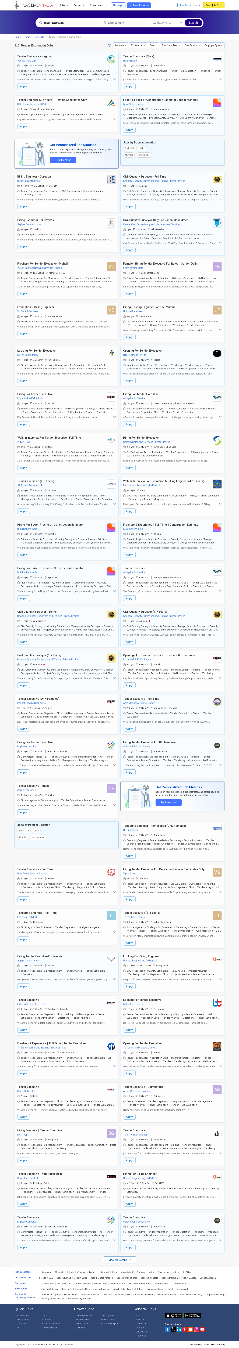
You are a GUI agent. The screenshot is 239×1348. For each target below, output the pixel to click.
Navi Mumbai (144, 155)
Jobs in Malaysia (170, 1278)
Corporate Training (215, 1295)
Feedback (47, 1319)
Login (120, 5)
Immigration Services (166, 1295)
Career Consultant (144, 1295)
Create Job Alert (50, 1327)
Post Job (214, 5)
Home (138, 1315)
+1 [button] (149, 185)
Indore (176, 1272)
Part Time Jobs (64, 1283)
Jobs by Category (49, 1289)
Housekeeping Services (79, 1298)
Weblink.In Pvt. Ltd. (46, 1344)
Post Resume (140, 5)
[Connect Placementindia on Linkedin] (179, 1329)
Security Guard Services (52, 1298)
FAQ (18, 1327)
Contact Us (140, 1323)
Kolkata (70, 1272)
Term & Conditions (51, 1323)
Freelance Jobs (117, 1283)
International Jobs (155, 1289)
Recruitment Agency (51, 1295)
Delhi (142, 148)
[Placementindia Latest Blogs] (190, 1329)
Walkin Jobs (107, 1319)
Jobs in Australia (208, 1278)
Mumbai (129, 155)
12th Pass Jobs (160, 1283)
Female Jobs (82, 1323)
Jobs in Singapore (149, 1278)
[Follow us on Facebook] (167, 1329)
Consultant (97, 5)
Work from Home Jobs (139, 1283)
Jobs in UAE (47, 1278)
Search (193, 22)
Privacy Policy (195, 1344)
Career (77, 5)
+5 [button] (164, 1226)
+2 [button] (181, 577)
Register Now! (63, 160)
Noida (151, 1272)
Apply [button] (23, 86)
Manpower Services (89, 1295)
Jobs (63, 5)
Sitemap (139, 1327)
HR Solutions (70, 1295)
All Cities (187, 1272)
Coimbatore (163, 1272)
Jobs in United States (127, 1278)
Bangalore (46, 1272)
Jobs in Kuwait (64, 1278)
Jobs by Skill (68, 1289)
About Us (140, 1319)
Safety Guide (141, 1331)
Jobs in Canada (188, 1278)
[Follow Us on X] (173, 1329)
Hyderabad (103, 1272)
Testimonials (22, 1319)
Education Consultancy (191, 1295)
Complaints (22, 1323)
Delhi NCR (130, 148)
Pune (114, 1272)
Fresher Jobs (100, 1283)
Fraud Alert (141, 1335)
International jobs (109, 1323)
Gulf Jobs (138, 1289)
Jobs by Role (83, 1289)
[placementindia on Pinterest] (185, 1329)
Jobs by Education (122, 1289)
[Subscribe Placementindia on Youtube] (202, 1329)
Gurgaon (140, 1272)
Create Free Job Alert (178, 1289)
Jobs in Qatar (80, 1278)
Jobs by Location (101, 1289)
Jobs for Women (83, 1283)
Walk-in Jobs (47, 1283)
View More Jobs (118, 1259)
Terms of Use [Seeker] (214, 1344)
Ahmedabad (127, 1272)
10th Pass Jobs (179, 1283)
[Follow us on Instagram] (196, 1329)
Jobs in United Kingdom (102, 1278)
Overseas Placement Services (117, 1295)
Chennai (81, 1272)
